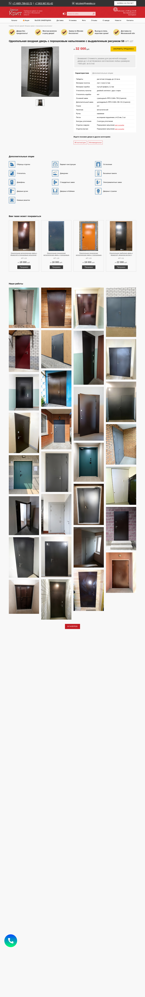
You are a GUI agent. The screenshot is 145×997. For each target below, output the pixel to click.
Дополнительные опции (102, 73)
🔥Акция (26, 20)
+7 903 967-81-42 (44, 3)
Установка (72, 20)
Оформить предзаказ (123, 49)
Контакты (130, 20)
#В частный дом (80, 142)
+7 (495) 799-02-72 (22, 3)
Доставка (60, 20)
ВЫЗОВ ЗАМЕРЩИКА (43, 20)
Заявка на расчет (125, 3)
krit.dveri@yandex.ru (85, 3)
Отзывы (94, 20)
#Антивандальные (95, 142)
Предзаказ (24, 267)
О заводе (106, 20)
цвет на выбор (119, 125)
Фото (84, 20)
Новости (118, 20)
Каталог (14, 20)
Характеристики (82, 73)
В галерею (72, 626)
